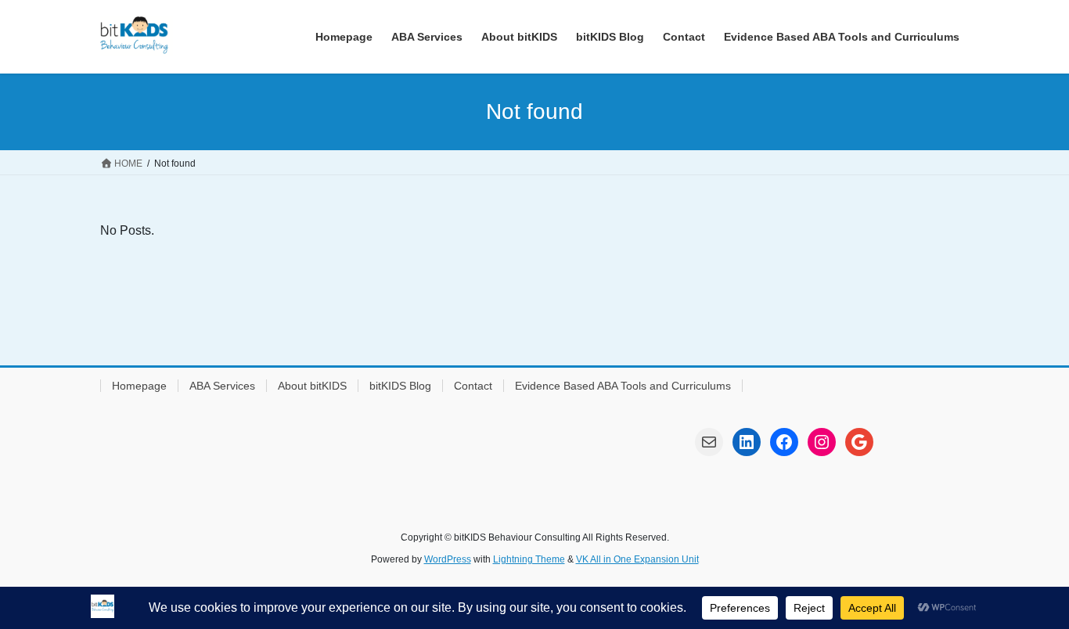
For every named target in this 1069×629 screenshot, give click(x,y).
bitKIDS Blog (400, 385)
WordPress (447, 559)
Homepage (139, 385)
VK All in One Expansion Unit (637, 559)
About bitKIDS (312, 385)
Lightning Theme (529, 559)
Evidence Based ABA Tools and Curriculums (623, 385)
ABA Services (222, 385)
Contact (473, 385)
